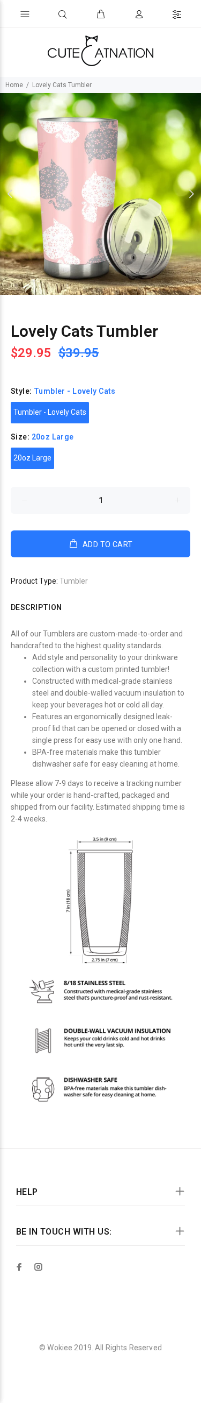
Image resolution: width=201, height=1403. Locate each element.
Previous (10, 193)
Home (14, 85)
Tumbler (73, 581)
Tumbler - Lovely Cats (49, 412)
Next (191, 193)
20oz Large (32, 458)
